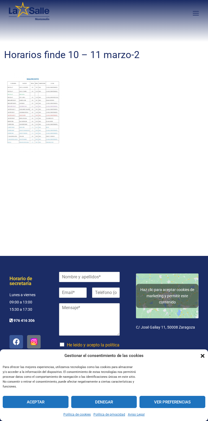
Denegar (104, 402)
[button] (202, 356)
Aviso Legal (136, 414)
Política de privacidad (109, 414)
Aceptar (35, 402)
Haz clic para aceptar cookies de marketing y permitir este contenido (167, 295)
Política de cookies (77, 414)
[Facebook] (16, 342)
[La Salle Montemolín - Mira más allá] (29, 12)
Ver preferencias (172, 402)
